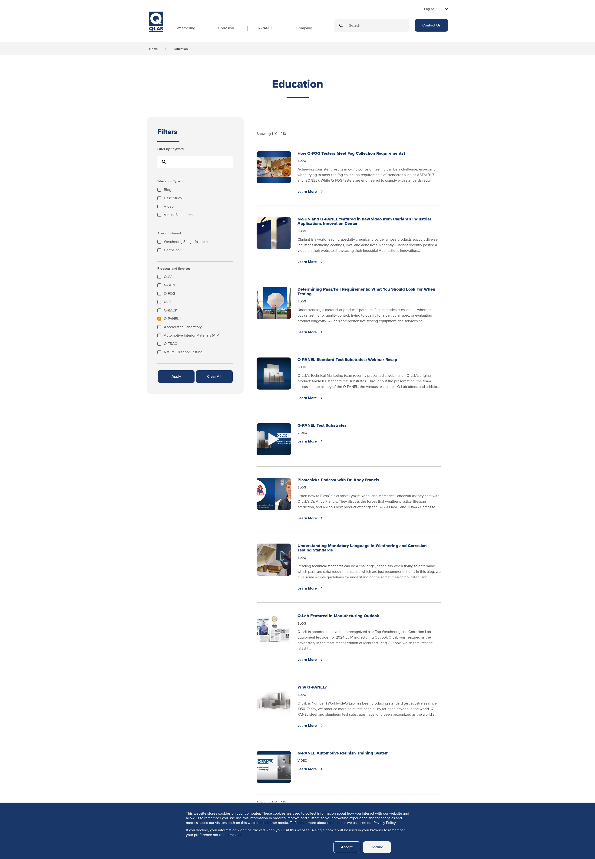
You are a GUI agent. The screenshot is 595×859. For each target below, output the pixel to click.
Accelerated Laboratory (183, 327)
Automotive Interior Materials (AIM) (192, 336)
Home (153, 48)
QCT (167, 302)
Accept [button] (347, 847)
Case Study (173, 198)
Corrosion (226, 28)
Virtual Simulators (178, 215)
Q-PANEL (265, 28)
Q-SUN (169, 285)
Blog (167, 190)
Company (304, 28)
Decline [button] (377, 847)
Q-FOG (169, 294)
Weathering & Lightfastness (186, 242)
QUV (168, 277)
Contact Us (431, 25)
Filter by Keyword (170, 149)
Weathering (186, 28)
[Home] (156, 26)
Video (169, 207)
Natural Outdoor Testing (183, 352)
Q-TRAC (170, 344)
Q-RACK (170, 310)
